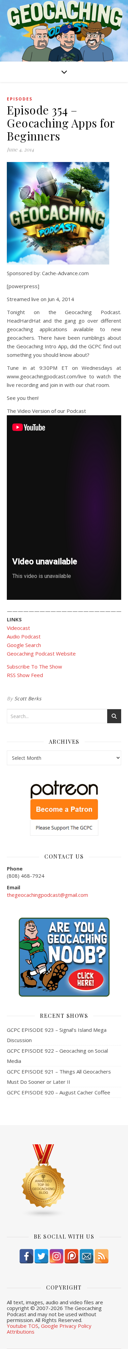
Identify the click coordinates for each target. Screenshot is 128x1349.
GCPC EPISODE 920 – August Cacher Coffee (58, 1092)
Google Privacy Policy (66, 1325)
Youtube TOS (22, 1325)
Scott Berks (28, 698)
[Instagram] (56, 1256)
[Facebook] (26, 1256)
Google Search (24, 645)
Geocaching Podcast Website (41, 653)
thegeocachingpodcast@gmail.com (47, 894)
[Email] (86, 1256)
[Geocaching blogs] (64, 1181)
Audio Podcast (24, 636)
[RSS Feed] (101, 1256)
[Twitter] (41, 1256)
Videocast (18, 627)
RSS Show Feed (25, 675)
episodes (19, 99)
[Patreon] (71, 1256)
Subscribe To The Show (34, 666)
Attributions (20, 1331)
